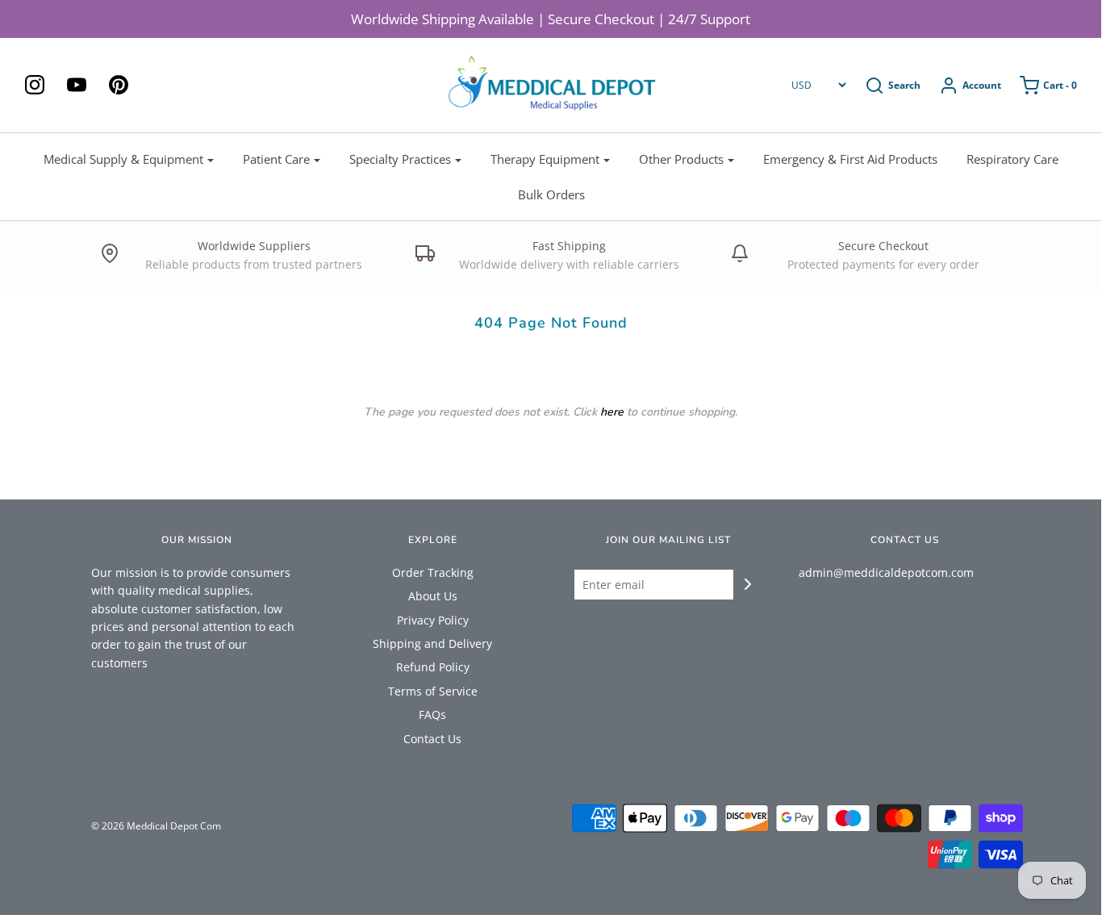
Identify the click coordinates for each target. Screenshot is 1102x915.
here (612, 412)
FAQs (432, 714)
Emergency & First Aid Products (850, 159)
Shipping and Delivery (432, 643)
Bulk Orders (551, 194)
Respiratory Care (1012, 159)
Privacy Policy (433, 620)
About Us (432, 596)
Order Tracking (433, 572)
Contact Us (432, 738)
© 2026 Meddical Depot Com (156, 826)
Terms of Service (433, 691)
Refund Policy (433, 667)
